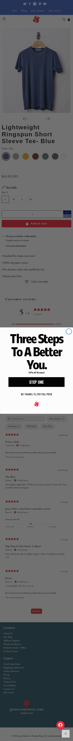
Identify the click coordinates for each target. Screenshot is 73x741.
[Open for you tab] (60, 725)
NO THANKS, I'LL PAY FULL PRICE (36, 394)
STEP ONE (36, 382)
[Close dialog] (69, 331)
